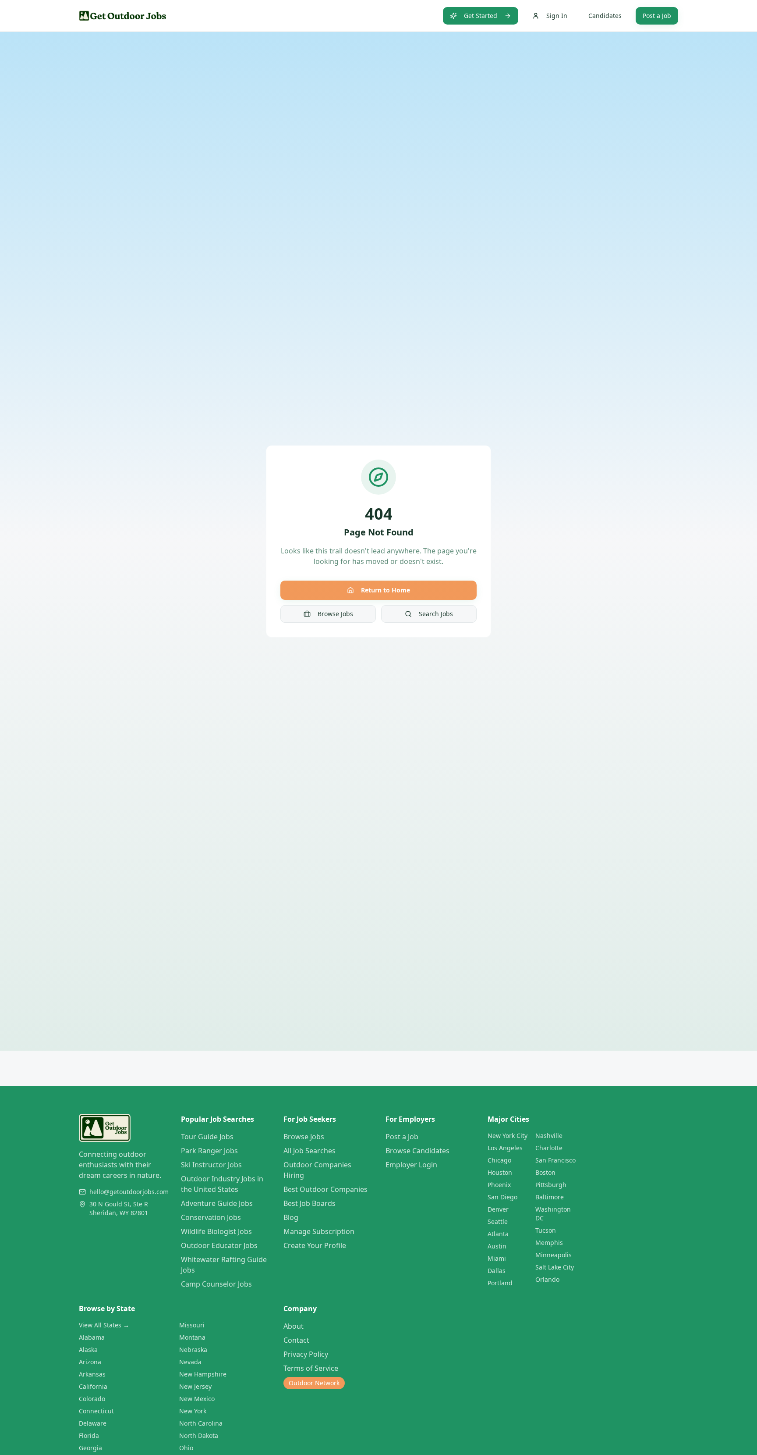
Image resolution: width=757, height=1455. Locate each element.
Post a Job (657, 15)
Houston (500, 1172)
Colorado (92, 1398)
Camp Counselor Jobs (216, 1284)
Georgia (90, 1448)
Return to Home (385, 590)
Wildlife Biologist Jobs (216, 1231)
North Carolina (201, 1423)
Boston (545, 1172)
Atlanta (498, 1234)
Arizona (90, 1362)
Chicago (499, 1160)
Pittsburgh (550, 1184)
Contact (296, 1340)
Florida (89, 1435)
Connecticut (96, 1411)
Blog (290, 1217)
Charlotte (548, 1148)
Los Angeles (505, 1148)
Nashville (548, 1135)
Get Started (480, 15)
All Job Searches (309, 1150)
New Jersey (195, 1386)
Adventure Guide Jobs (217, 1203)
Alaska (88, 1349)
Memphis (549, 1242)
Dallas (497, 1270)
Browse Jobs (335, 614)
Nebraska (193, 1349)
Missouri (192, 1325)
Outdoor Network (314, 1383)
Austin (497, 1246)
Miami (497, 1258)
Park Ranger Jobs (209, 1150)
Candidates (605, 15)
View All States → (104, 1325)
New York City (507, 1135)
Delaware (92, 1423)
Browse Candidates (417, 1150)
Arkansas (92, 1374)
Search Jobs (436, 614)
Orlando (547, 1279)
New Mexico (197, 1398)
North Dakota (198, 1435)
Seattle (498, 1221)
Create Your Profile (314, 1245)
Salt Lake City (554, 1267)
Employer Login (411, 1165)
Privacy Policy (305, 1354)
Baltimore (549, 1197)
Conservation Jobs (211, 1217)
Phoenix (499, 1184)
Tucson (545, 1230)
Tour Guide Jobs (207, 1136)
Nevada (190, 1362)
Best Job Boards (309, 1203)
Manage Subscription (318, 1231)
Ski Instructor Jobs (211, 1165)
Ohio (186, 1448)
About (293, 1326)
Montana (192, 1337)
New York (192, 1411)
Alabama (92, 1337)
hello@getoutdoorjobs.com (129, 1192)
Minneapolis (553, 1255)
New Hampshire (202, 1374)
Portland (500, 1283)
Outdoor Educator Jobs (219, 1245)
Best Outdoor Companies (325, 1189)
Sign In (556, 15)
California (93, 1386)
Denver (498, 1209)
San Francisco (555, 1160)
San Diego (502, 1197)
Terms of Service (310, 1368)
